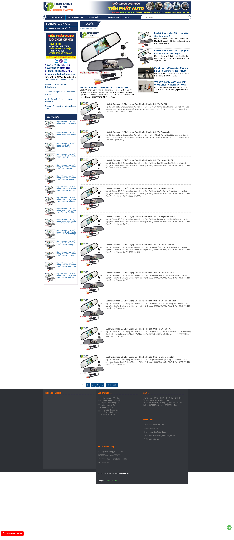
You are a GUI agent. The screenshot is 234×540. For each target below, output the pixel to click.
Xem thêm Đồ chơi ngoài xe (108, 412)
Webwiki (64, 85)
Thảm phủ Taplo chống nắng (109, 403)
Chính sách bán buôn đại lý (154, 425)
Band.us (63, 80)
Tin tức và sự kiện (112, 17)
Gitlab (47, 99)
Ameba (48, 106)
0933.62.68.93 (54, 68)
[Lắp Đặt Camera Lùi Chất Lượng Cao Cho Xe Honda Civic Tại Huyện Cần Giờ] (50, 194)
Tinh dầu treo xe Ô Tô (106, 405)
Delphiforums (50, 87)
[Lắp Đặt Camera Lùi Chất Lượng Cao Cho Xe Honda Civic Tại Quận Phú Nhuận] (50, 238)
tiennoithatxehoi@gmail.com (61, 74)
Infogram (69, 99)
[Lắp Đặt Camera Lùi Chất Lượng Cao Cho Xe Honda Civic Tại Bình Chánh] (50, 172)
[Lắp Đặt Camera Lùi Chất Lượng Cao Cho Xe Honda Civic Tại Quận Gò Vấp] (50, 248)
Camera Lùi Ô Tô (94, 17)
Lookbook (71, 92)
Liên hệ (126, 17)
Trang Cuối (112, 385)
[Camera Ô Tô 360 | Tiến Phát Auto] (58, 11)
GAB (46, 80)
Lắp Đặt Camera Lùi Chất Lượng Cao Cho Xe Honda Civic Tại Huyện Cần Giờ (140, 188)
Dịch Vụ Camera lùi (75, 17)
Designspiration (59, 92)
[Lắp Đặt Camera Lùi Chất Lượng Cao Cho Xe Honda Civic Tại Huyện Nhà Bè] (50, 183)
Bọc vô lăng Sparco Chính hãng (110, 400)
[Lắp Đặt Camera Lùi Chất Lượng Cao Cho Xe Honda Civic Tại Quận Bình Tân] (50, 281)
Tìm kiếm (92, 28)
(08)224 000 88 (54, 71)
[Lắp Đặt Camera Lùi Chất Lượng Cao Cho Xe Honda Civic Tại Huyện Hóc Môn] (50, 205)
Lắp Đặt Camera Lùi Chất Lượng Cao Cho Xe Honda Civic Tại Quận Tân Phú (140, 273)
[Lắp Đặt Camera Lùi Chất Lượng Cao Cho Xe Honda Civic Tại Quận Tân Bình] (50, 259)
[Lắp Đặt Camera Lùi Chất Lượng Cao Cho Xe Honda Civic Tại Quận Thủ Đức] (50, 216)
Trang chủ (84, 28)
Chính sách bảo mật (151, 439)
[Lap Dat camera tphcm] (45, 17)
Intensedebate (70, 106)
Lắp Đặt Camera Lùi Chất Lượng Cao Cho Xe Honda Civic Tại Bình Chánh (138, 132)
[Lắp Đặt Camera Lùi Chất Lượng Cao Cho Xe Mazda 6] (50, 129)
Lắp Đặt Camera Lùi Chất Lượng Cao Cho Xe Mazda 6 (104, 87)
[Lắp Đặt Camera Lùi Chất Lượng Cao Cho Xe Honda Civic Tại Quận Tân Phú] (50, 227)
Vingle (70, 80)
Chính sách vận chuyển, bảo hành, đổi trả (159, 436)
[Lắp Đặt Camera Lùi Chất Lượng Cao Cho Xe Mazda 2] (50, 140)
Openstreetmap (57, 99)
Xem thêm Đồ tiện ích (106, 415)
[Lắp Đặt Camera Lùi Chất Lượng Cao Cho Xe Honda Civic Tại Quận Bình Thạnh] (50, 270)
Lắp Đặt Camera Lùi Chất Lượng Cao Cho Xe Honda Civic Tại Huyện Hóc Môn (140, 216)
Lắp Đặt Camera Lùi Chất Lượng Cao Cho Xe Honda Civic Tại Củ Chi (136, 104)
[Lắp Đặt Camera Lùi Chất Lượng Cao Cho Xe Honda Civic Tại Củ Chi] (50, 161)
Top (229, 528)
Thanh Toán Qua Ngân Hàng (155, 432)
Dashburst (54, 80)
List (47, 108)
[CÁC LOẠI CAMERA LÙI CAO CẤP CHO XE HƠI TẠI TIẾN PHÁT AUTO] (146, 92)
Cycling (48, 94)
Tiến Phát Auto (111, 481)
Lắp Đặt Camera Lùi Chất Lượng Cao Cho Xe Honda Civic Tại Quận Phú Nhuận (141, 301)
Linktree (56, 85)
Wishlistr (48, 85)
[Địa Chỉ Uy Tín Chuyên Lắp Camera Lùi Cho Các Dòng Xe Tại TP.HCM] (146, 78)
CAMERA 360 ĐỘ (57, 17)
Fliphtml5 (48, 92)
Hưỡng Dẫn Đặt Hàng (152, 428)
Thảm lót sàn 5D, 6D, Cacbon (109, 398)
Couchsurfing (58, 106)
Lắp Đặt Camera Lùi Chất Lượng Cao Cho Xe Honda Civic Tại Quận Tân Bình (140, 357)
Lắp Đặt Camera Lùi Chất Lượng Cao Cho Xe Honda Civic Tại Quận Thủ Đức (140, 244)
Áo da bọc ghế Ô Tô (105, 407)
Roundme (49, 101)
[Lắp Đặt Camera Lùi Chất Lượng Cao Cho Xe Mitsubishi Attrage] (50, 151)
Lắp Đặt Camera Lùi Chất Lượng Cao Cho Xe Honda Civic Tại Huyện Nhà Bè (139, 160)
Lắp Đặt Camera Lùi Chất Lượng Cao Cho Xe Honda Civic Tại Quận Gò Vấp (139, 329)
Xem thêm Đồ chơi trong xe (108, 410)
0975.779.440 (53, 65)
